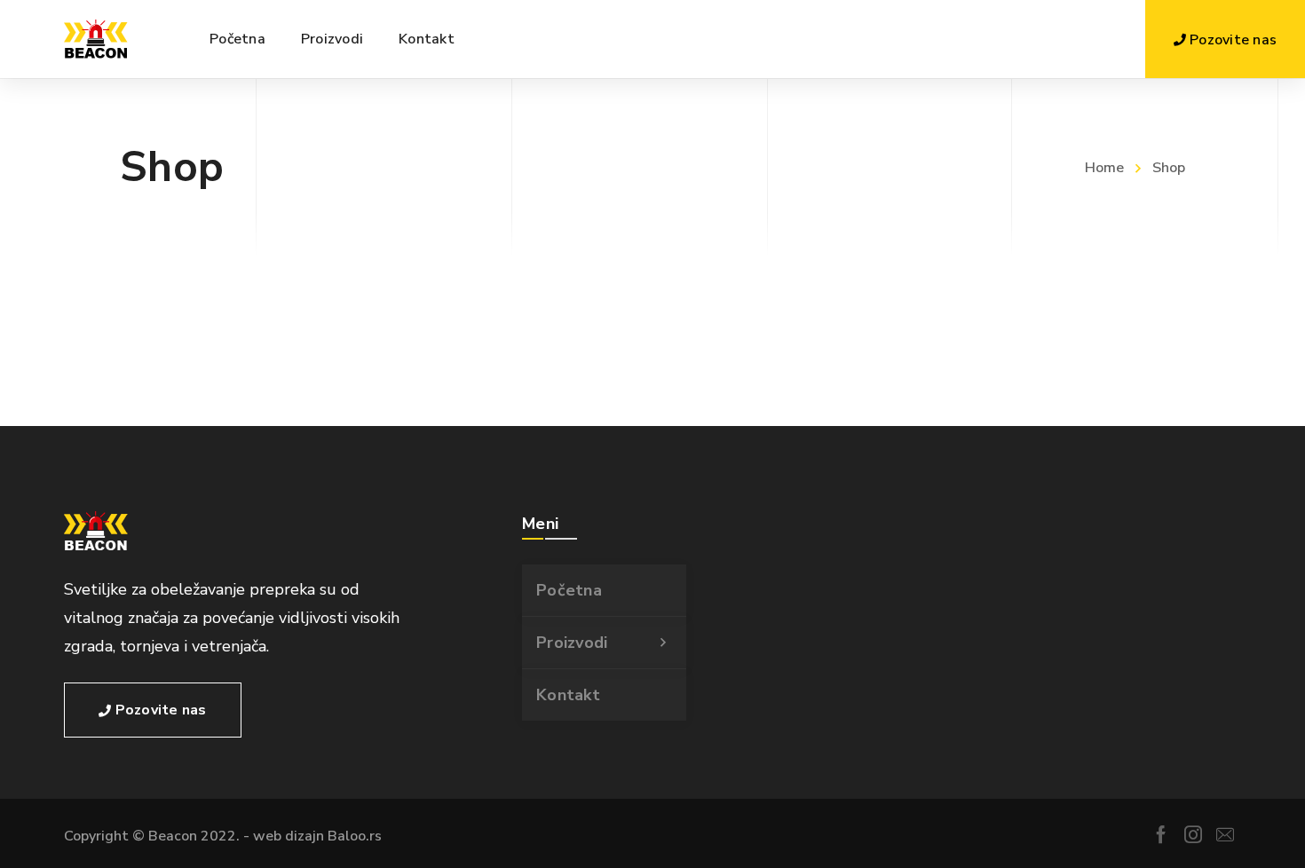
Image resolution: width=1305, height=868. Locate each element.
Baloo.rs (355, 836)
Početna (569, 590)
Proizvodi (571, 642)
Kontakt (568, 695)
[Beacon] (96, 39)
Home (1104, 168)
